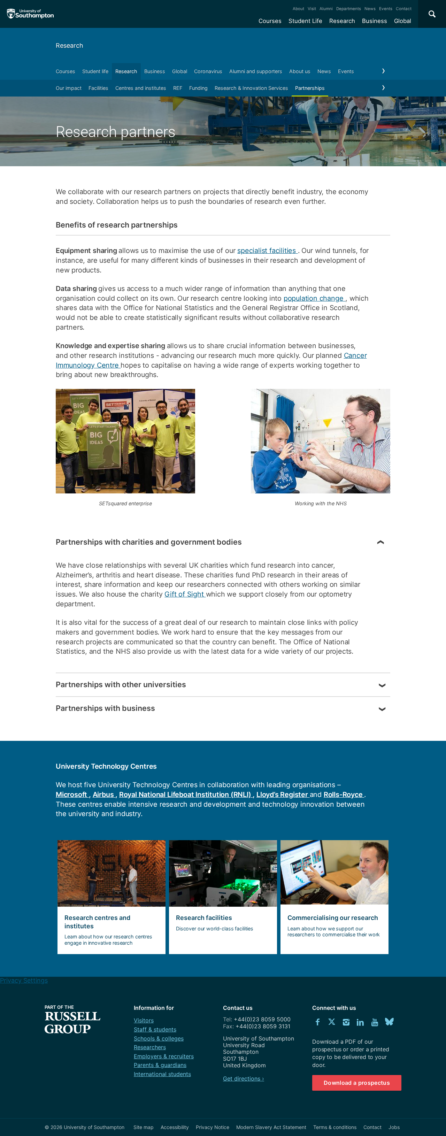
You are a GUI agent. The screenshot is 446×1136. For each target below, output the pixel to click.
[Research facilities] (223, 897)
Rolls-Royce (344, 794)
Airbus (104, 794)
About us (299, 71)
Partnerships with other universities (121, 684)
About (298, 8)
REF (177, 88)
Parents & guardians (160, 1064)
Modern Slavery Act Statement (271, 1127)
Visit (312, 8)
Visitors (144, 1020)
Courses (270, 20)
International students (162, 1073)
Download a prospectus (357, 1082)
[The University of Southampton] (30, 14)
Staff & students (155, 1029)
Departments (348, 8)
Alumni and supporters (255, 71)
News (370, 8)
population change (314, 298)
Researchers (150, 1047)
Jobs (394, 1127)
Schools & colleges (159, 1038)
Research (342, 20)
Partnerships (310, 88)
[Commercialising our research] (334, 897)
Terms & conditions (334, 1127)
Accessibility (175, 1127)
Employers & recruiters (164, 1056)
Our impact (69, 88)
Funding (198, 88)
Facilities (98, 88)
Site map (143, 1127)
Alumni (326, 8)
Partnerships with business (105, 708)
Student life (95, 71)
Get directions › (243, 1078)
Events (385, 8)
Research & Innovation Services (251, 88)
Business (374, 20)
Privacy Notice (212, 1127)
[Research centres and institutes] (111, 897)
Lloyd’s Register (283, 794)
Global (402, 20)
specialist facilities (267, 250)
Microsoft (72, 794)
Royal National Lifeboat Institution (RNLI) (186, 794)
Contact (404, 8)
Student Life (305, 20)
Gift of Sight (185, 594)
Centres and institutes (140, 88)
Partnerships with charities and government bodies (149, 541)
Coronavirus (208, 71)
